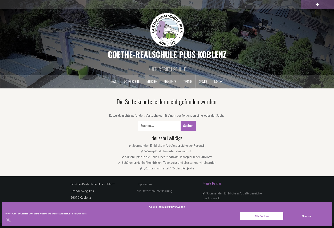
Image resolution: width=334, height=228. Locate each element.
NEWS (113, 81)
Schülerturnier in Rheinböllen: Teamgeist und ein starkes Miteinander (169, 162)
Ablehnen (306, 216)
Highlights (170, 81)
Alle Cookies (262, 216)
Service (203, 81)
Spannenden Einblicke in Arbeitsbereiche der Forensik (168, 145)
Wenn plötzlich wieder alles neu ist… (168, 151)
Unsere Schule (131, 81)
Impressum (144, 184)
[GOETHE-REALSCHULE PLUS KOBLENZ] (167, 29)
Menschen (151, 81)
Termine (187, 81)
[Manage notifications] (8, 220)
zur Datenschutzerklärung (154, 191)
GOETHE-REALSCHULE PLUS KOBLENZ (167, 54)
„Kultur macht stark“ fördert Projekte (169, 168)
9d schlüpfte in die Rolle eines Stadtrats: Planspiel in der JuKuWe (169, 157)
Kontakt (219, 81)
